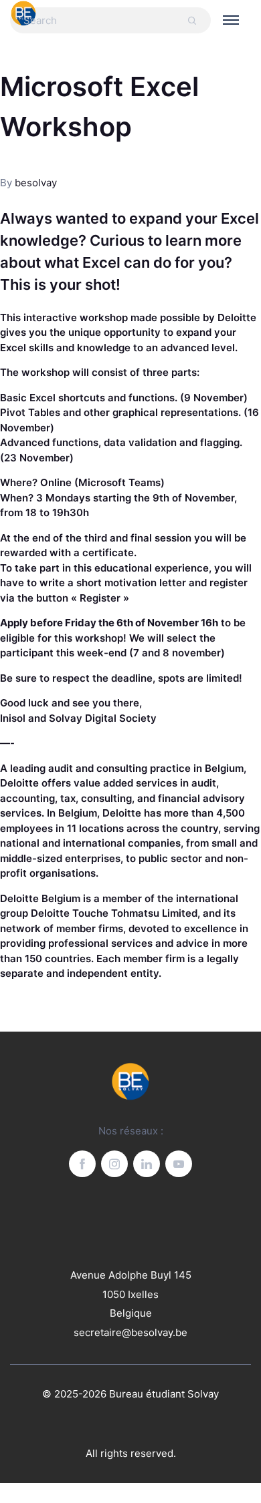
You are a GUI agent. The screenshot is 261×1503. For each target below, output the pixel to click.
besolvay (36, 182)
